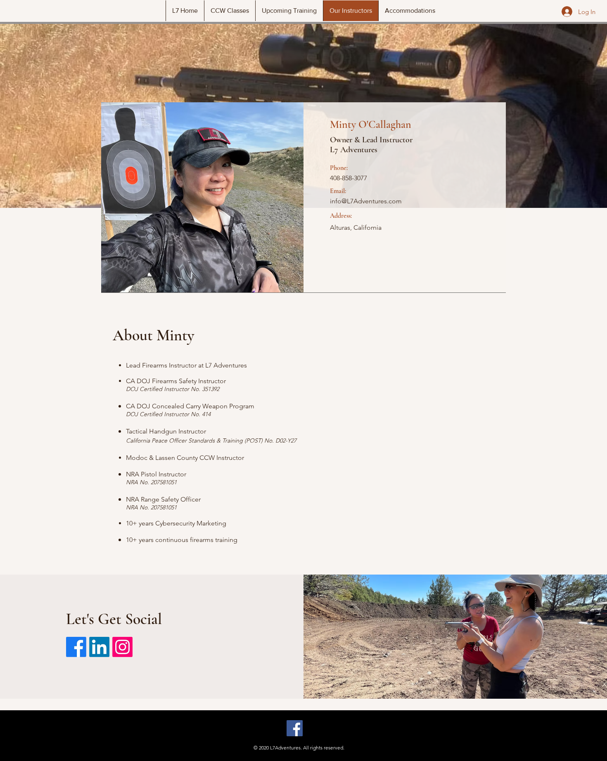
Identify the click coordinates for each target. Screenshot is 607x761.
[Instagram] (122, 647)
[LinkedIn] (99, 647)
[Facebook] (76, 647)
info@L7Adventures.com (366, 201)
